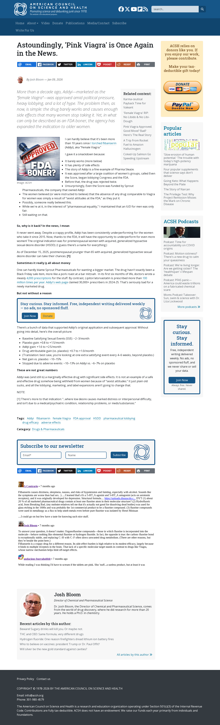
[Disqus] (86, 523)
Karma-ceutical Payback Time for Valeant (134, 103)
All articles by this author (133, 655)
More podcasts (187, 307)
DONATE (182, 84)
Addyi (30, 418)
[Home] (52, 9)
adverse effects (51, 422)
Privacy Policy (25, 679)
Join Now (30, 316)
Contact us (43, 679)
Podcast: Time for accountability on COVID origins (179, 245)
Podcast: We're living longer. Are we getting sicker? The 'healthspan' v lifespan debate (182, 270)
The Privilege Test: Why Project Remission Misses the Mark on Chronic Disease (180, 199)
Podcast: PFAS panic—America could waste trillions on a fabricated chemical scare (182, 285)
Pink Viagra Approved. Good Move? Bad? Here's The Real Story (137, 131)
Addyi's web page (57, 282)
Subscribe (119, 23)
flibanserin (43, 418)
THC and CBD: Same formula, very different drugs (52, 634)
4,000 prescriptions (38, 278)
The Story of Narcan (177, 189)
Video (45, 23)
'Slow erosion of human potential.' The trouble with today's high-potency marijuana (181, 159)
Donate (57, 23)
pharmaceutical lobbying (119, 418)
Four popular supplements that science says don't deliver (181, 172)
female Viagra (62, 418)
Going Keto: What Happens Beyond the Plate (181, 182)
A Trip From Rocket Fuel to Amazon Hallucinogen (135, 145)
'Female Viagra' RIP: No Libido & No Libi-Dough (136, 117)
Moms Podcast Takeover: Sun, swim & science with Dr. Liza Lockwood (182, 298)
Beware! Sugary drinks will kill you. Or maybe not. (51, 629)
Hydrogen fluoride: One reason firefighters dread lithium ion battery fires (67, 639)
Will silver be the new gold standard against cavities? (53, 649)
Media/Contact (98, 23)
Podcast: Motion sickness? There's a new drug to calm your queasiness (181, 257)
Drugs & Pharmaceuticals (48, 429)
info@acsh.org (34, 695)
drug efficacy (30, 422)
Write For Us (24, 30)
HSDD (97, 418)
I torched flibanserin (103, 143)
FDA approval (82, 418)
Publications (75, 23)
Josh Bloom (37, 79)
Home (19, 23)
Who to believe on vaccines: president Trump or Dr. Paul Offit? (60, 644)
